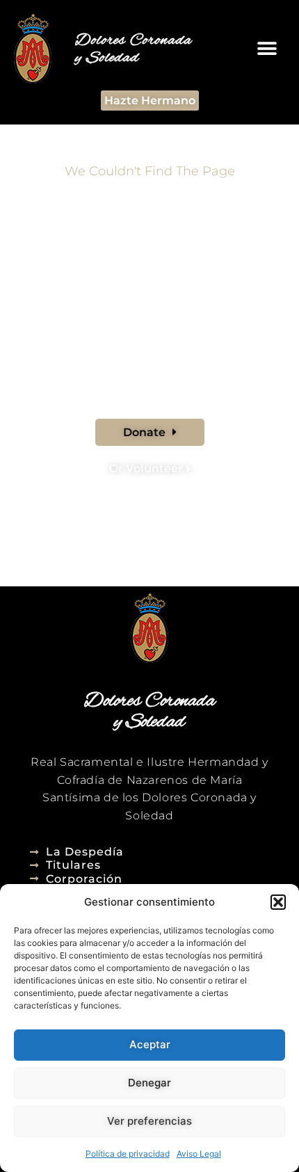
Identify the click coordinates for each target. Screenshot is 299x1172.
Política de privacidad (128, 1153)
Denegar (149, 1082)
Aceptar (149, 1044)
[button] (278, 902)
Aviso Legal (199, 1153)
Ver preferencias (149, 1120)
